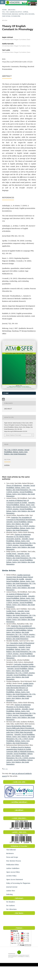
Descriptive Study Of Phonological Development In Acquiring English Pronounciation (20, 645)
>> (7, 769)
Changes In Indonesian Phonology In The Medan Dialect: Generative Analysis (18, 536)
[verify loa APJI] (19, 798)
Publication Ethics (12, 865)
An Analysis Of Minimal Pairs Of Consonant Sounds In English (17, 501)
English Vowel (11, 554)
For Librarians (11, 909)
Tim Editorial (11, 850)
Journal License (11, 887)
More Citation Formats (13, 435)
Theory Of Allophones (14, 485)
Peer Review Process (13, 861)
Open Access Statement (14, 879)
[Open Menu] (2, 2)
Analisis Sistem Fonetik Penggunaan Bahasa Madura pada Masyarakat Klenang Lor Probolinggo (19, 686)
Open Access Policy (13, 872)
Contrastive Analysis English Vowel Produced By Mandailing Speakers (20, 665)
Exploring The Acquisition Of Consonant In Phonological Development (20, 518)
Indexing (9, 894)
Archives (11, 10)
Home (4, 10)
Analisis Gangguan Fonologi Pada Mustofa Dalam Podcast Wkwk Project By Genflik (19, 577)
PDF (6, 393)
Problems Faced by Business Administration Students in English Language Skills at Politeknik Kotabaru (20, 749)
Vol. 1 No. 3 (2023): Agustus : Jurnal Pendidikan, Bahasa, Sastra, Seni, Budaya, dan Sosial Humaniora (18, 14)
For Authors (10, 905)
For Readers (10, 902)
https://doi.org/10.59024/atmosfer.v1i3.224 (17, 62)
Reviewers (10, 853)
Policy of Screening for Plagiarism (18, 883)
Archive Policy (11, 876)
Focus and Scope (12, 857)
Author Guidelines (12, 868)
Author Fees (10, 891)
